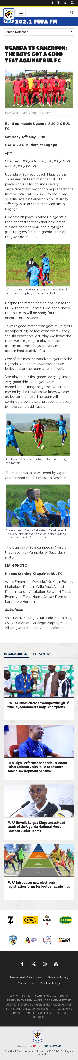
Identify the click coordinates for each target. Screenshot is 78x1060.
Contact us (26, 983)
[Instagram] (65, 3)
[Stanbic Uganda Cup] (31, 940)
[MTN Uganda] (30, 920)
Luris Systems (51, 1046)
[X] (59, 3)
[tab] (17, 654)
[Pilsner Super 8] (64, 940)
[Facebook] (52, 3)
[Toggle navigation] (21, 12)
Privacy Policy (58, 977)
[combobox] (39, 32)
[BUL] (65, 920)
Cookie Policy (50, 983)
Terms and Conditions (25, 977)
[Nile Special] (48, 920)
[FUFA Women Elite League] (14, 940)
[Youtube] (72, 3)
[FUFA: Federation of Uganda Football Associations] (9, 16)
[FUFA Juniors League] (47, 940)
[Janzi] (13, 920)
